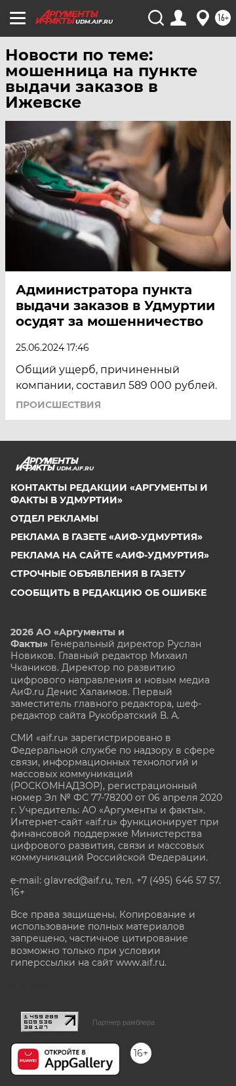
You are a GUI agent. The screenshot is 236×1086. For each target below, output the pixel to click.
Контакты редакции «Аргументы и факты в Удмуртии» (109, 493)
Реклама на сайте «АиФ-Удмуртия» (109, 555)
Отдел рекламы (54, 518)
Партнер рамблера (123, 1022)
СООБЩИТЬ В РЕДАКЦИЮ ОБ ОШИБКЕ (108, 593)
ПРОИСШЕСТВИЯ (58, 404)
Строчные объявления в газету (98, 573)
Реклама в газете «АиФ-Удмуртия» (106, 537)
